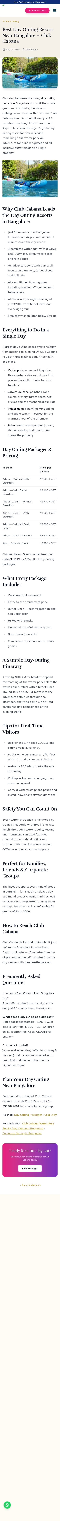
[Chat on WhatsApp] (7, 1505)
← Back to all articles (30, 1185)
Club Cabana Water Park (38, 1123)
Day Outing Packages (28, 1115)
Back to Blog (12, 21)
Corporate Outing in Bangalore (22, 1133)
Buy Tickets (39, 10)
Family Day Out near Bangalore (22, 1128)
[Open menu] (54, 10)
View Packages (30, 1168)
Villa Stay (50, 1115)
